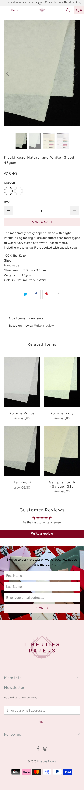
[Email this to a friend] (57, 294)
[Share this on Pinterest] (46, 294)
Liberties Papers (46, 761)
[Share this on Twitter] (25, 294)
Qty (6, 202)
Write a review (44, 325)
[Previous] (8, 73)
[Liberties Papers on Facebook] (38, 749)
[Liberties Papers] (42, 10)
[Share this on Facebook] (36, 294)
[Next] (76, 73)
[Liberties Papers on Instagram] (45, 749)
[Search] (69, 10)
